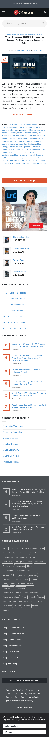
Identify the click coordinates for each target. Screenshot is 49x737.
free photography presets (23, 141)
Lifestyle (30, 566)
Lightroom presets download (34, 149)
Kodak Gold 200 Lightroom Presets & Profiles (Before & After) (28, 382)
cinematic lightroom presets (30, 130)
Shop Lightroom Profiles (13, 634)
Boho (42, 548)
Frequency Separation (12, 432)
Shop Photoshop (10, 663)
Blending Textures (11, 444)
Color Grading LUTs (10, 557)
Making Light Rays (11, 456)
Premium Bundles (9, 601)
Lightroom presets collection (12, 149)
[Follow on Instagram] (45, 12)
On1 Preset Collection (25, 584)
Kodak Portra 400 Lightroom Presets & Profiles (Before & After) (29, 406)
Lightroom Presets (26, 34)
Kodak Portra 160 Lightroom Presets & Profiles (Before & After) (29, 394)
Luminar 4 (22, 575)
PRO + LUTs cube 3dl (12, 316)
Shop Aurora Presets (12, 645)
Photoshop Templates (11, 597)
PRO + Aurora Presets (13, 310)
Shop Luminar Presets (13, 639)
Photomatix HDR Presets (12, 593)
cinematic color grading (10, 130)
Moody (39, 34)
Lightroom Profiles (9, 575)
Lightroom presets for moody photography (27, 155)
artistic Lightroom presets (32, 127)
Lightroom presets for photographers (15, 158)
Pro (32, 601)
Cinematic (23, 553)
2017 (5, 548)
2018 (11, 548)
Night (12, 584)
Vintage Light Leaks (11, 438)
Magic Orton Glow (11, 450)
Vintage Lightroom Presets (36, 163)
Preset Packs (23, 601)
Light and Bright (9, 571)
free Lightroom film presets (12, 138)
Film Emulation (39, 562)
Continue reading (24, 115)
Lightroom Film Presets (31, 147)
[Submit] (43, 23)
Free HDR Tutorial (11, 462)
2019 (17, 548)
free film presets (39, 136)
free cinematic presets (24, 136)
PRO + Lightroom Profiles (14, 298)
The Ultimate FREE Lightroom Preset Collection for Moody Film (24, 40)
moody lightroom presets (18, 161)
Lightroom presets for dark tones (14, 152)
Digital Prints (7, 562)
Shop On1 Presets (11, 651)
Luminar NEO (8, 579)
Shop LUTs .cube (10, 657)
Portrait (24, 597)
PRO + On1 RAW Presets (14, 322)
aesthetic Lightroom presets (12, 127)
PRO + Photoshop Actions (14, 328)
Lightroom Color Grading (25, 144)
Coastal (33, 553)
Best (9, 34)
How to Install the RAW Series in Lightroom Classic (26, 371)
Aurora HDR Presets (29, 548)
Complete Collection (27, 557)
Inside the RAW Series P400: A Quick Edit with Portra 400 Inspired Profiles (28, 345)
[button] (3, 12)
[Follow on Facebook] (42, 12)
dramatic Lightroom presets (27, 133)
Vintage (35, 606)
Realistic (17, 606)
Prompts (39, 601)
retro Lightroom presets (17, 163)
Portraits (32, 597)
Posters (41, 597)
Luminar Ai (33, 575)
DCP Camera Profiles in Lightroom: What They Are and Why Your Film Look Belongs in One (27, 358)
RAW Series (7, 606)
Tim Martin (37, 50)
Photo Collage (8, 588)
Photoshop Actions (31, 593)
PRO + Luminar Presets (13, 304)
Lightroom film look (15, 147)
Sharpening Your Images (14, 426)
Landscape (20, 566)
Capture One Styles (10, 553)
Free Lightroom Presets (31, 138)
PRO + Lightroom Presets (14, 293)
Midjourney (34, 579)
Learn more (40, 720)
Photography (21, 588)
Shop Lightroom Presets (13, 628)
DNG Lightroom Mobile (23, 562)
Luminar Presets (22, 579)
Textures (26, 606)
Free (14, 34)
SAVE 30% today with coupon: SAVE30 (24, 3)
